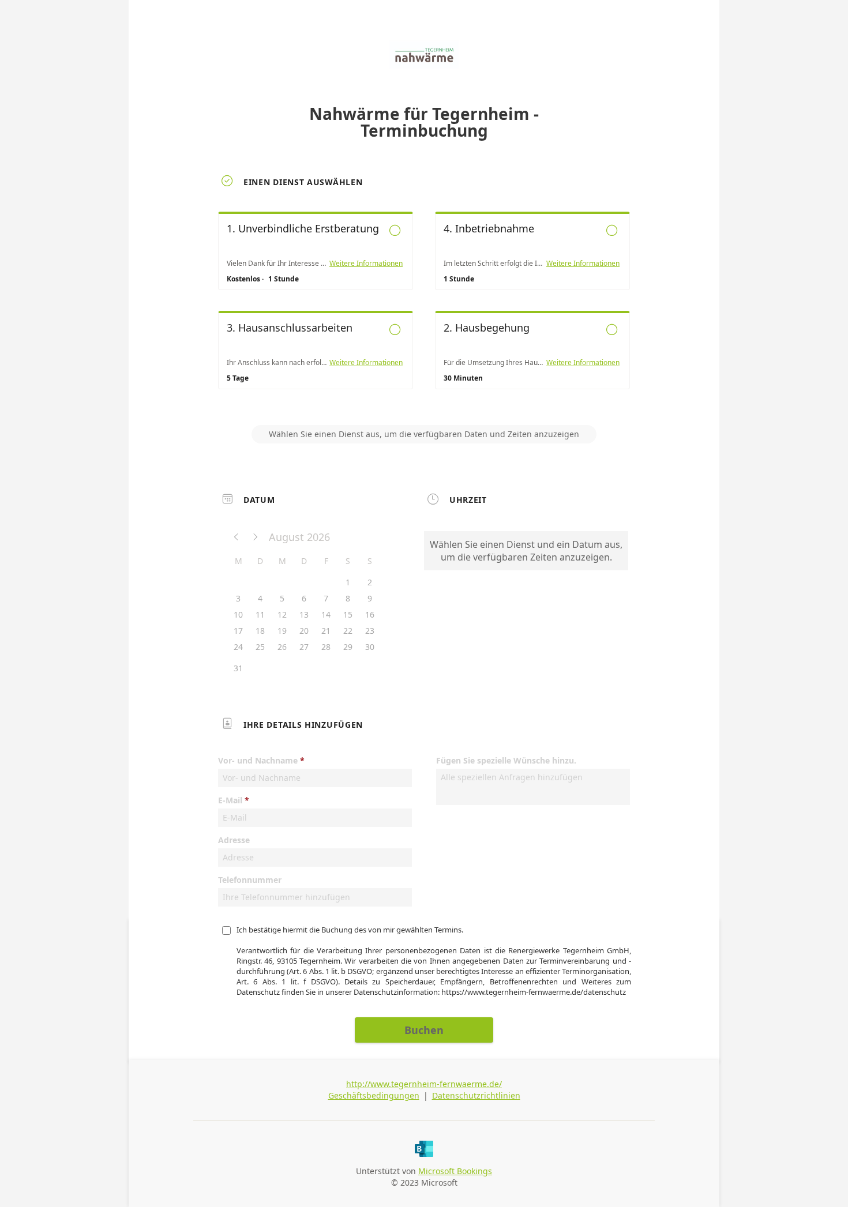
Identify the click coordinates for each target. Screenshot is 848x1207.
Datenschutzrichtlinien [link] (476, 1095)
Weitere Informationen (366, 264)
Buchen (424, 1030)
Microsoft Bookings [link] (455, 1170)
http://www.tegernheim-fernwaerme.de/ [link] (424, 1083)
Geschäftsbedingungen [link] (373, 1095)
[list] (424, 311)
